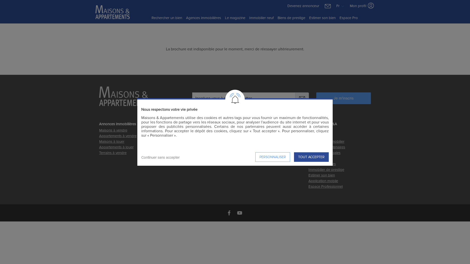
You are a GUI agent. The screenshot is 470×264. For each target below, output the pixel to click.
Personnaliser (272, 157)
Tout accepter (311, 157)
